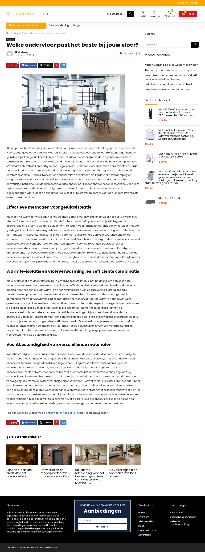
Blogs (76, 25)
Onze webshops (147, 530)
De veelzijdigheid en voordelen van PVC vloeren (123, 473)
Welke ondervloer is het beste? (57, 413)
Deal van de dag (59, 25)
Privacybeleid (177, 512)
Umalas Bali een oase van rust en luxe (167, 89)
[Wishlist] (155, 12)
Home (9, 33)
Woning (10, 40)
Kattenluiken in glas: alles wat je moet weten (171, 64)
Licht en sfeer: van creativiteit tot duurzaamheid (19, 473)
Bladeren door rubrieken (23, 25)
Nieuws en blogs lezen (188, 2)
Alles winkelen (146, 521)
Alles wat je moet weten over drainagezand (171, 70)
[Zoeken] (130, 14)
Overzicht (143, 517)
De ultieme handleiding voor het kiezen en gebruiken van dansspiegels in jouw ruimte (89, 476)
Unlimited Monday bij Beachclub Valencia (169, 84)
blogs (17, 33)
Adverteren (144, 534)
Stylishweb (21, 52)
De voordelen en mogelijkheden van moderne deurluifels (55, 473)
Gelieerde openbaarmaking (179, 523)
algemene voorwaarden (183, 517)
